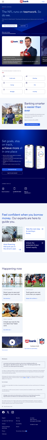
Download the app (12, 169)
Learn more (23, 25)
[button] (43, 2)
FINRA (24, 377)
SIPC (28, 377)
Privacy (3, 431)
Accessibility (19, 423)
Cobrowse (4, 433)
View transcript (5, 349)
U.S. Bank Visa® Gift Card (7, 420)
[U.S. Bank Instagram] (12, 412)
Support (3, 418)
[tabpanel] (21, 50)
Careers (3, 423)
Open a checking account (32, 124)
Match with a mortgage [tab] (38, 33)
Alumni (17, 426)
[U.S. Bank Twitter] (8, 412)
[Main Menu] (2, 1)
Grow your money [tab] (9, 33)
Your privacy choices (20, 431)
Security (18, 418)
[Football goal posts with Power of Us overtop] (12, 342)
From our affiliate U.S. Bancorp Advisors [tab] (23, 33)
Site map (18, 420)
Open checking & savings (9, 25)
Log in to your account (12, 173)
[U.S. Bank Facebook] (3, 412)
